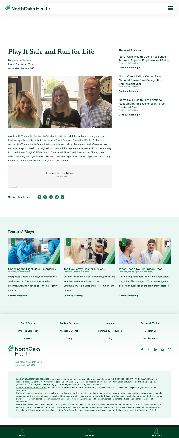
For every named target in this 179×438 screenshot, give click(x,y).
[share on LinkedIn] (51, 197)
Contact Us (150, 331)
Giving (69, 338)
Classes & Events (69, 331)
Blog (110, 338)
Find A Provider (28, 323)
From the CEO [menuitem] (13, 52)
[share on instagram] (57, 197)
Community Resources (110, 331)
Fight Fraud (69, 410)
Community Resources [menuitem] (18, 93)
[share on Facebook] (39, 197)
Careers (28, 338)
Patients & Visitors (150, 323)
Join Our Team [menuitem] (13, 69)
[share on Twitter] (45, 197)
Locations (110, 323)
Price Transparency (28, 331)
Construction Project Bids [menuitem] (19, 99)
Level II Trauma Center (25, 136)
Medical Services (69, 323)
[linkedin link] (155, 349)
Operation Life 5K (82, 140)
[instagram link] (169, 349)
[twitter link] (148, 349)
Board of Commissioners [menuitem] (18, 58)
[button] (169, 8)
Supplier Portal (150, 338)
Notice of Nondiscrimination (29, 393)
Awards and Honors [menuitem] (16, 75)
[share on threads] (62, 197)
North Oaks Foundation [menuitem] (18, 87)
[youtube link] (162, 349)
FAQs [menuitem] (9, 104)
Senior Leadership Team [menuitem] (18, 63)
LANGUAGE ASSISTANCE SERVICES (32, 379)
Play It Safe (61, 140)
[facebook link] (142, 349)
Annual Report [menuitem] (13, 81)
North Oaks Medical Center (53, 136)
